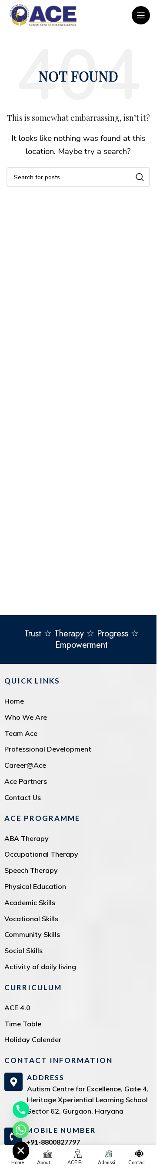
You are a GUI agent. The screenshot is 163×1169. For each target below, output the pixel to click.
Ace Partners (25, 781)
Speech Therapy (31, 870)
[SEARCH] (140, 177)
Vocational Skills (31, 918)
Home (14, 701)
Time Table (22, 1023)
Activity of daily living (40, 966)
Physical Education (35, 886)
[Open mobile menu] (140, 15)
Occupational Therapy (41, 854)
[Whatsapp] (21, 1129)
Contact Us (22, 797)
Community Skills (32, 934)
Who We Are (25, 717)
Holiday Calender (32, 1039)
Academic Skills (29, 902)
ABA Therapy (26, 838)
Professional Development (47, 749)
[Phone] (21, 1109)
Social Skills (23, 950)
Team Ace (20, 733)
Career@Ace (25, 765)
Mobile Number (61, 1130)
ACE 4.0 (17, 1007)
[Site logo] (43, 15)
